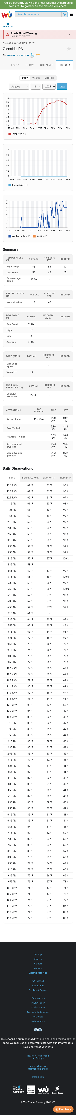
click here (60, 6)
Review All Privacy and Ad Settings (38, 1057)
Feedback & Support (38, 990)
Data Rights (38, 1077)
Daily (25, 78)
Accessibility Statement (38, 1012)
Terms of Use (38, 998)
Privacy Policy (38, 1003)
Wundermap (38, 985)
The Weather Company (18, 1089)
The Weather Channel (31, 1089)
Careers (38, 968)
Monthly (49, 78)
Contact (38, 964)
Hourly (14, 65)
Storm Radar (57, 1089)
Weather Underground (43, 1089)
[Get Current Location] (64, 14)
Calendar (46, 65)
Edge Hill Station (18, 55)
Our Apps (38, 954)
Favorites (8, 27)
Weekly (36, 78)
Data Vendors (38, 1021)
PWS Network (38, 981)
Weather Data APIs (38, 973)
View (62, 86)
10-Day (29, 65)
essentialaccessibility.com (38, 1029)
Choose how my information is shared (38, 1067)
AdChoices (38, 1017)
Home (6, 14)
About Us (38, 959)
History (64, 65)
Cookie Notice (38, 1007)
